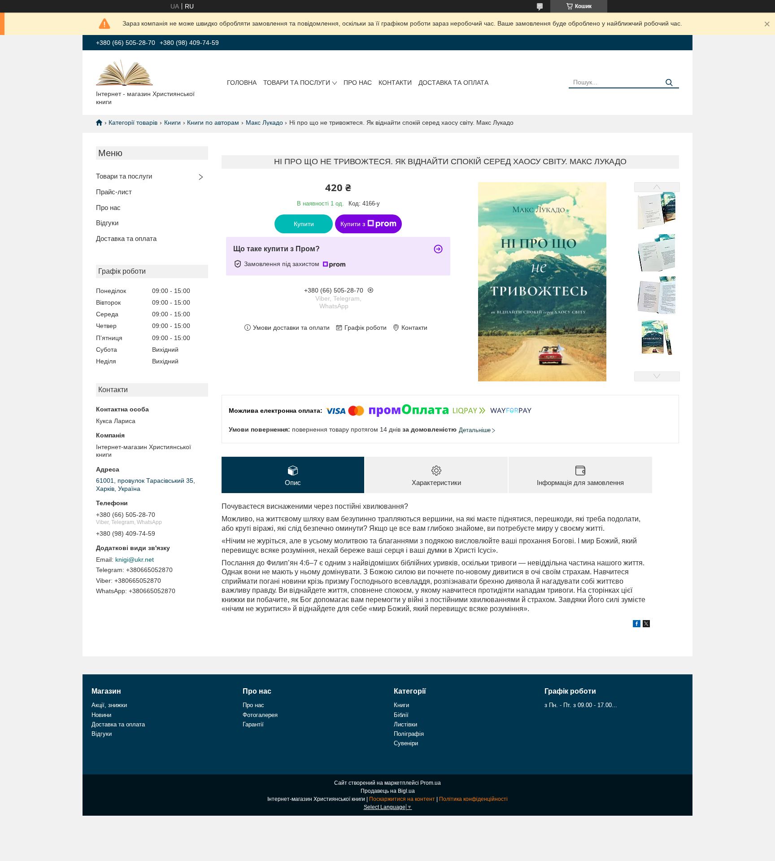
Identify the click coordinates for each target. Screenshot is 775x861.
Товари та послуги (296, 82)
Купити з (352, 223)
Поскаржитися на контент (402, 799)
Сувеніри (406, 743)
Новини (101, 715)
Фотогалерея (260, 715)
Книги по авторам (213, 122)
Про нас (358, 82)
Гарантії (253, 724)
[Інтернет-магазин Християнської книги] (124, 71)
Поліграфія (409, 733)
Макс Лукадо (264, 122)
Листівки (405, 724)
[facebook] (636, 625)
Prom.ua (430, 783)
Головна (242, 82)
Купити (304, 223)
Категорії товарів (133, 122)
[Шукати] (669, 82)
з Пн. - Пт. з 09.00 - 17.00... (580, 705)
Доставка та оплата (453, 82)
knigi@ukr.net (134, 559)
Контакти (395, 82)
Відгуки (107, 223)
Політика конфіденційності (473, 799)
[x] (646, 625)
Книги (172, 122)
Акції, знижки (109, 705)
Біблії (401, 715)
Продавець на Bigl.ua (388, 791)
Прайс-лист (114, 192)
